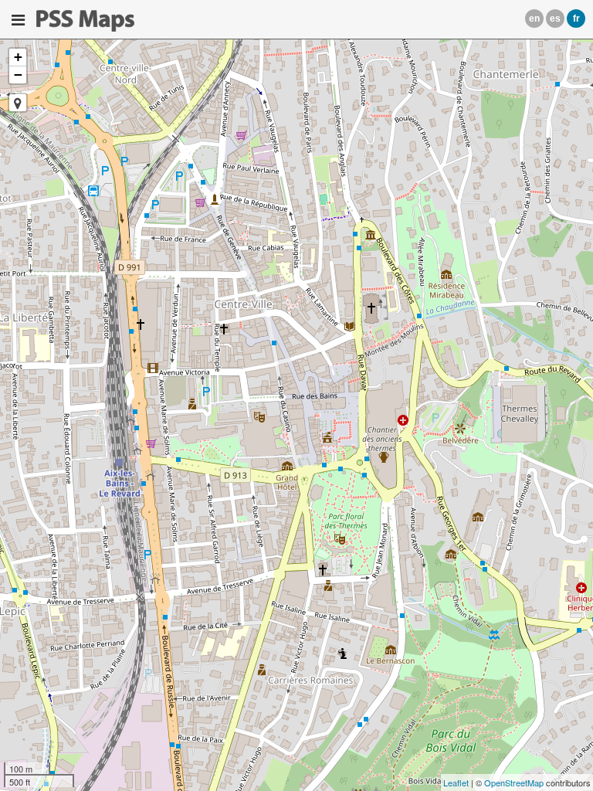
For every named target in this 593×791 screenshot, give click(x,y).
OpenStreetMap (514, 782)
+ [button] (18, 57)
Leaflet (456, 782)
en (534, 18)
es (555, 18)
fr (576, 18)
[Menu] (18, 20)
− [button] (18, 74)
